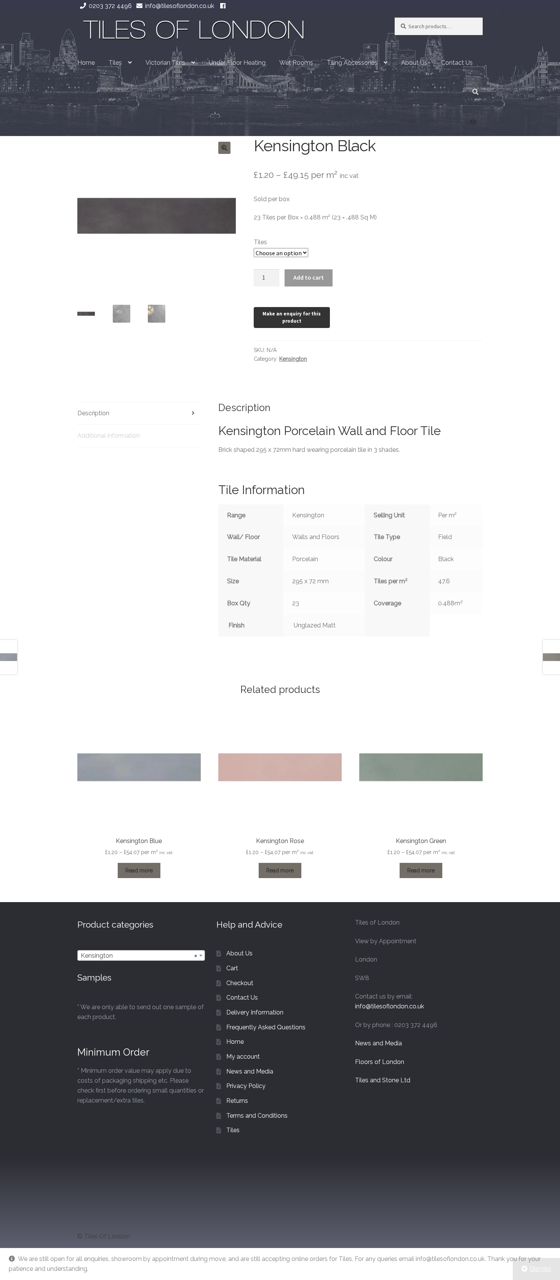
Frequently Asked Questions (266, 1027)
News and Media (249, 1071)
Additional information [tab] (108, 435)
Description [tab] (93, 413)
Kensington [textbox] (139, 955)
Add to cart (308, 277)
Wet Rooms (296, 62)
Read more (139, 870)
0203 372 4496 (110, 6)
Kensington (293, 359)
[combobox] (141, 955)
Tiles (115, 62)
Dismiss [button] (540, 1268)
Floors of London (379, 1062)
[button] (224, 148)
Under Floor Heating (237, 62)
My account (243, 1056)
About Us (414, 62)
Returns (237, 1100)
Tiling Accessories (352, 62)
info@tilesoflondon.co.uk (179, 6)
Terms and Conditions (257, 1115)
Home (86, 62)
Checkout (239, 983)
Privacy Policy (246, 1086)
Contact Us (457, 62)
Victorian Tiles (165, 62)
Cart (232, 968)
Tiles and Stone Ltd (382, 1080)
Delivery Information (254, 1012)
